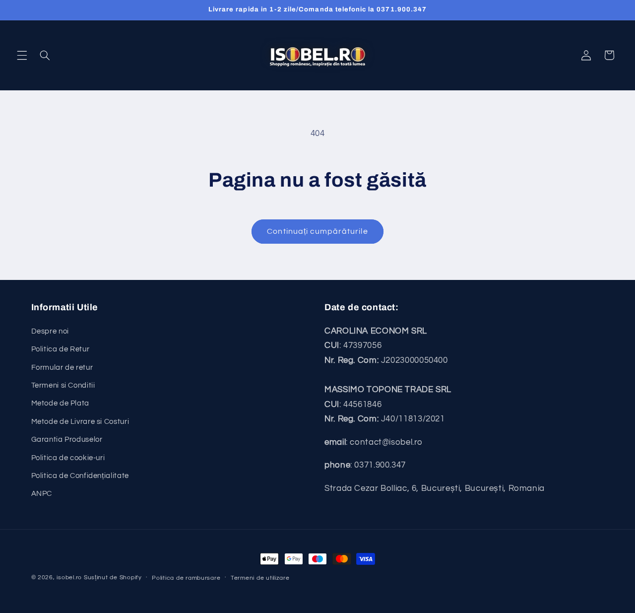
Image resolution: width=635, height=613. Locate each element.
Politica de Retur (60, 349)
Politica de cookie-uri (68, 458)
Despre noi (50, 331)
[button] (21, 55)
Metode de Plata (60, 403)
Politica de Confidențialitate (80, 475)
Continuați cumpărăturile (317, 231)
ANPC (42, 493)
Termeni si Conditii (63, 385)
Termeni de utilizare (260, 578)
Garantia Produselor (67, 439)
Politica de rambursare (186, 578)
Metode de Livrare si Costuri (80, 421)
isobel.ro (69, 577)
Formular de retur (62, 367)
